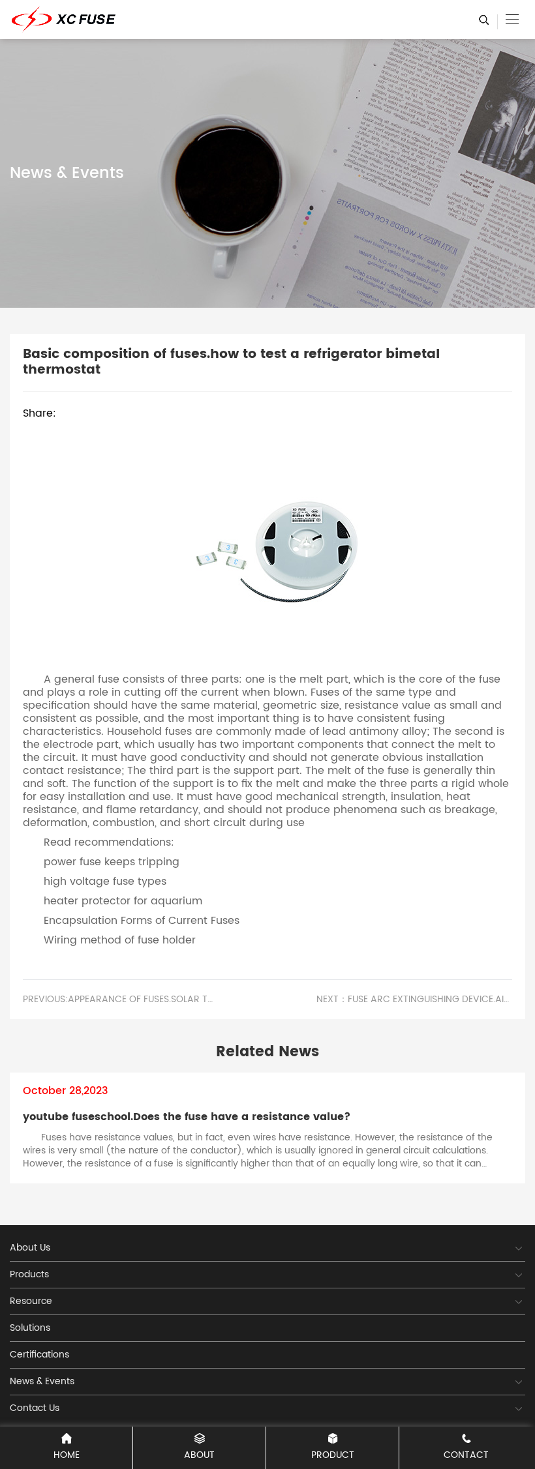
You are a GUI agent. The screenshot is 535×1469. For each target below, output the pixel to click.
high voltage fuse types (105, 881)
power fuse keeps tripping (111, 861)
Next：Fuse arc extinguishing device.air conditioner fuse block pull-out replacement (414, 999)
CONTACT (466, 1454)
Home (67, 1454)
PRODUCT (332, 1454)
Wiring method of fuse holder (120, 940)
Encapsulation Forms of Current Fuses (141, 920)
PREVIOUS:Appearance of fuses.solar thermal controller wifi (121, 999)
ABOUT (199, 1454)
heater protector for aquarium (123, 901)
